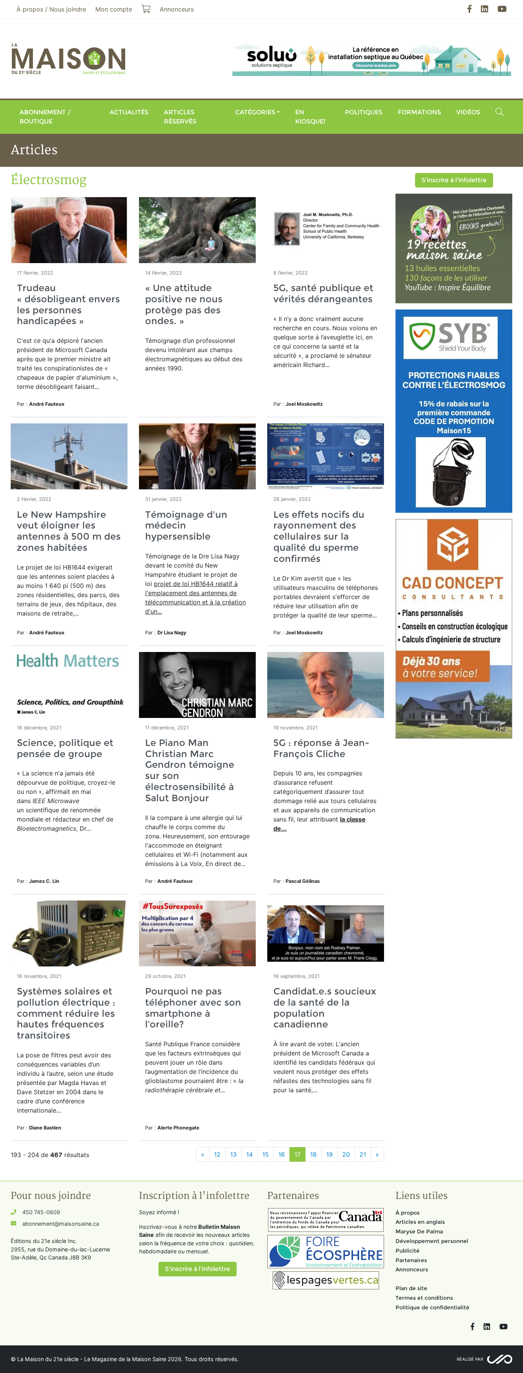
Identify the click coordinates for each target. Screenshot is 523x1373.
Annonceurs (412, 1269)
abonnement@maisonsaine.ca (60, 1223)
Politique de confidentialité (432, 1307)
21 (363, 1154)
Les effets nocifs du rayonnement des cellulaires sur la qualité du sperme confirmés (318, 536)
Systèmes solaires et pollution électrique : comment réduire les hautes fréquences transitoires (66, 1013)
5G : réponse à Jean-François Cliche (321, 748)
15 (265, 1154)
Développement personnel (432, 1241)
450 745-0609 (41, 1212)
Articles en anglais (420, 1221)
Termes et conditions (424, 1297)
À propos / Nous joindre (51, 9)
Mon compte (113, 9)
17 (297, 1154)
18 (313, 1154)
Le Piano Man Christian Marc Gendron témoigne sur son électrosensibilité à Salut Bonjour (189, 770)
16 (281, 1154)
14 (249, 1154)
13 (233, 1154)
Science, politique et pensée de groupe (65, 748)
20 (346, 1154)
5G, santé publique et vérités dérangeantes (323, 293)
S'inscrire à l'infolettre (454, 180)
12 (217, 1154)
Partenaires (411, 1260)
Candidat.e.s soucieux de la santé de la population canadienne (324, 1008)
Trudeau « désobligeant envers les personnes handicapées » (68, 304)
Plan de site (411, 1288)
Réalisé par (470, 1359)
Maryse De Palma (419, 1231)
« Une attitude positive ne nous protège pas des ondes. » (183, 304)
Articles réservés (180, 117)
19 (329, 1154)
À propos (408, 1212)
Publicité (408, 1250)
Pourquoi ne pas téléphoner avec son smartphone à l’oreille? (193, 1008)
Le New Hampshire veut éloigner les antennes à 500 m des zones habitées (69, 531)
